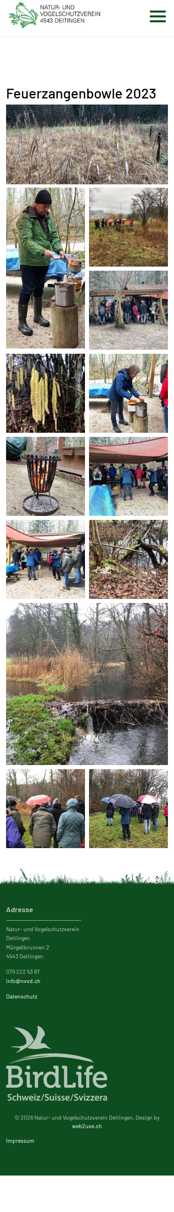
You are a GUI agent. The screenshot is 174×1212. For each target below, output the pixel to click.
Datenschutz (21, 996)
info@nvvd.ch (23, 980)
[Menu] (159, 12)
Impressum (20, 1140)
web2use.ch (87, 1125)
